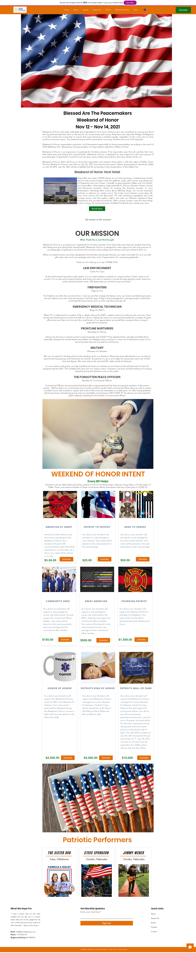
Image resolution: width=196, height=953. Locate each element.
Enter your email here (90, 912)
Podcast (154, 927)
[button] (145, 9)
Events (153, 923)
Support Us (155, 918)
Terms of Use (112, 949)
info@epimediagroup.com (26, 932)
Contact (154, 931)
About (153, 914)
